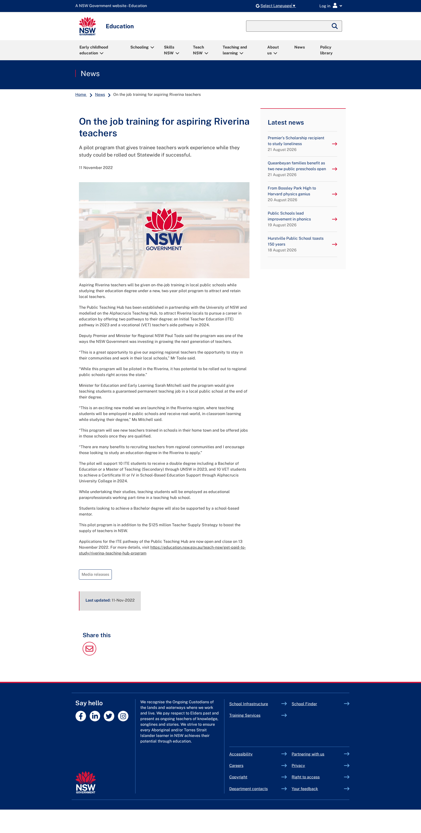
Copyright (238, 777)
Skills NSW (169, 50)
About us (273, 50)
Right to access (306, 777)
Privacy (298, 765)
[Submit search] (335, 26)
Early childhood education (93, 50)
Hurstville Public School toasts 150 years (296, 244)
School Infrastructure (255, 704)
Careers (236, 765)
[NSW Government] (85, 782)
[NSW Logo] (87, 26)
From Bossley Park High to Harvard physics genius (292, 194)
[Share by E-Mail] (89, 654)
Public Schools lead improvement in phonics (289, 219)
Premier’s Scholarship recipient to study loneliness (296, 144)
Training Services (255, 715)
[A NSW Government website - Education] (112, 6)
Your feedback (305, 788)
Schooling (139, 47)
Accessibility (241, 754)
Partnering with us (308, 754)
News (299, 47)
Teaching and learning (235, 50)
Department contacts (248, 788)
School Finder (304, 704)
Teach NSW (198, 50)
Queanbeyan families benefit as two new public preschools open (297, 169)
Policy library (326, 50)
